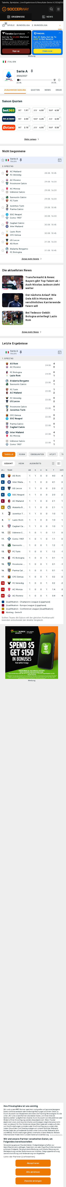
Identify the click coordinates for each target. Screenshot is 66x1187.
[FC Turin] (9, 551)
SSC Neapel (18, 494)
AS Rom (16, 475)
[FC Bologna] (9, 558)
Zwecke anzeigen (33, 1181)
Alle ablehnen (33, 1172)
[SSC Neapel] (9, 494)
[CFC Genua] (9, 577)
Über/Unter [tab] (37, 454)
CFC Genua (17, 576)
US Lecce (17, 488)
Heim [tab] (21, 463)
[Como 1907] (9, 539)
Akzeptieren (33, 1163)
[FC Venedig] (9, 583)
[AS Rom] (9, 476)
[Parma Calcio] (9, 570)
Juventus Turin (18, 513)
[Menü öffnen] (58, 9)
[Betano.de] (8, 127)
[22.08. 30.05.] (39, 80)
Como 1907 (18, 538)
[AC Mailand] (9, 501)
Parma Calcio (18, 570)
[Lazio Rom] (9, 520)
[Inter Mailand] (9, 482)
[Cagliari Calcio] (9, 526)
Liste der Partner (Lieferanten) (19, 1156)
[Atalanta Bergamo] (9, 507)
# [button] (2, 470)
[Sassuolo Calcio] (9, 545)
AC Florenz (17, 595)
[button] (59, 80)
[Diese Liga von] (32, 71)
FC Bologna (18, 557)
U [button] (41, 470)
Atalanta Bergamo (18, 507)
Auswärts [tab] (35, 463)
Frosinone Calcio (18, 564)
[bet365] (8, 110)
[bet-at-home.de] (8, 119)
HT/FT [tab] (52, 454)
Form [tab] (22, 454)
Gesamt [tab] (8, 463)
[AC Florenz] (9, 595)
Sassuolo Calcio (18, 545)
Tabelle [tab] (8, 454)
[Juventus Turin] (9, 513)
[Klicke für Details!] (31, 173)
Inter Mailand (18, 482)
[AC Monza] (9, 589)
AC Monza (17, 589)
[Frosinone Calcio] (9, 564)
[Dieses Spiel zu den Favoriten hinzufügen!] (3, 173)
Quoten (35, 90)
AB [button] (29, 470)
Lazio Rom (17, 520)
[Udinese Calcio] (9, 532)
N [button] (46, 470)
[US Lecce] (9, 488)
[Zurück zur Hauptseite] (17, 9)
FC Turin (16, 551)
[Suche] (51, 9)
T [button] (53, 470)
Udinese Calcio (18, 532)
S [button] (35, 470)
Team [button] (9, 470)
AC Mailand (18, 501)
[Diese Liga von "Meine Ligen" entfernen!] (21, 160)
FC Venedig (18, 583)
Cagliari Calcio (18, 526)
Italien (11, 61)
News (48, 90)
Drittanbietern (56, 1135)
